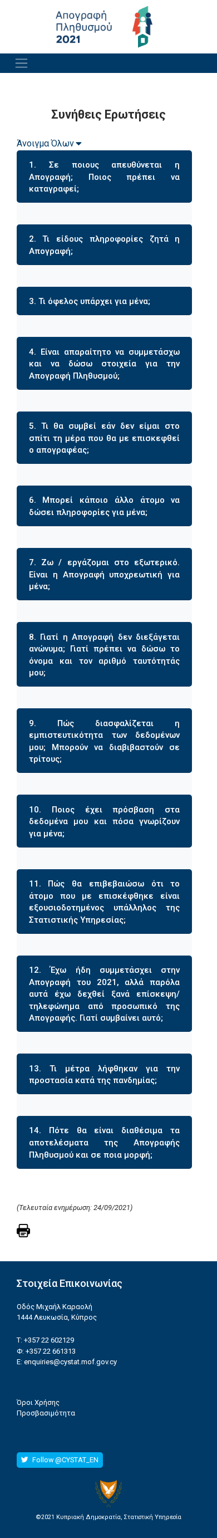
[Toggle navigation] (21, 62)
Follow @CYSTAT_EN (64, 1460)
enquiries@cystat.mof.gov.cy (70, 1362)
